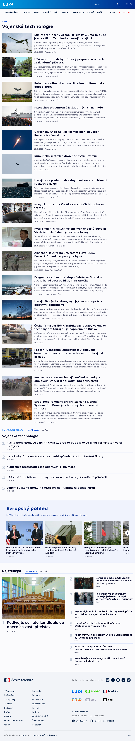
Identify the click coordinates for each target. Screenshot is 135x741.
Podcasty (8, 708)
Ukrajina (26, 12)
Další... (100, 12)
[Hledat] (118, 4)
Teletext (8, 703)
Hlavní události (12, 12)
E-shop (7, 716)
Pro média (36, 691)
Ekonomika (78, 12)
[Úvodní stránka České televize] (19, 680)
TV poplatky (9, 699)
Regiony (65, 12)
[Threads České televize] (129, 680)
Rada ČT (35, 708)
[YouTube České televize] (118, 680)
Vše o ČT (8, 724)
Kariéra (35, 712)
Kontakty (36, 724)
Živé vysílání (9, 695)
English (24, 735)
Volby (36, 12)
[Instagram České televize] (107, 680)
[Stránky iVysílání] (110, 691)
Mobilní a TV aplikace (13, 720)
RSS (129, 735)
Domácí (46, 12)
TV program (9, 691)
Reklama (36, 695)
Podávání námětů (40, 716)
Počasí (90, 12)
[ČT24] (8, 4)
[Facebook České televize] (113, 680)
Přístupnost (52, 735)
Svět (56, 12)
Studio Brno (37, 699)
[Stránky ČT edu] (107, 699)
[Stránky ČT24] (77, 691)
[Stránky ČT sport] (92, 691)
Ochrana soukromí (37, 735)
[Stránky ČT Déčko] (76, 699)
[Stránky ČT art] (90, 699)
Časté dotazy (38, 720)
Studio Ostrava (38, 703)
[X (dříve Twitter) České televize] (123, 680)
